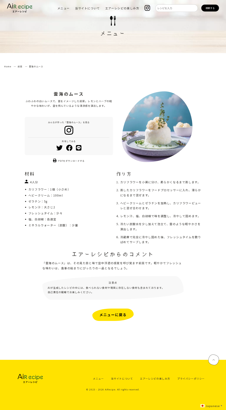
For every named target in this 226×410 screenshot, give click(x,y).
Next (195, 126)
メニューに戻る (113, 314)
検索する (210, 8)
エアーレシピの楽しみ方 (122, 8)
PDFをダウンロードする (71, 160)
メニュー (63, 8)
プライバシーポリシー (191, 378)
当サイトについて (87, 8)
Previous (119, 126)
